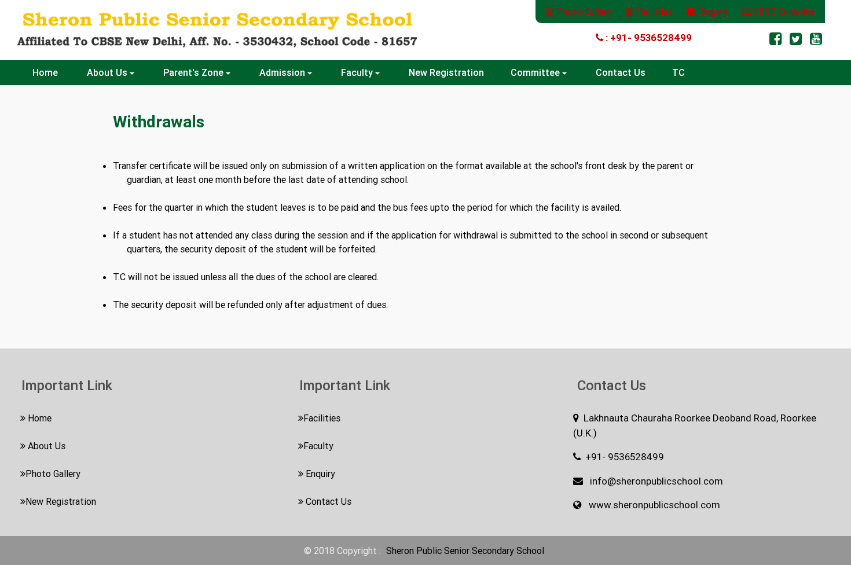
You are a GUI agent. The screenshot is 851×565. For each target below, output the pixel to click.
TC (678, 72)
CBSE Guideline (783, 11)
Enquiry (713, 11)
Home (46, 72)
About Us (45, 446)
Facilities (653, 11)
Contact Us (620, 72)
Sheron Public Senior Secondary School (465, 550)
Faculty (318, 446)
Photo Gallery (582, 11)
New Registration (446, 72)
